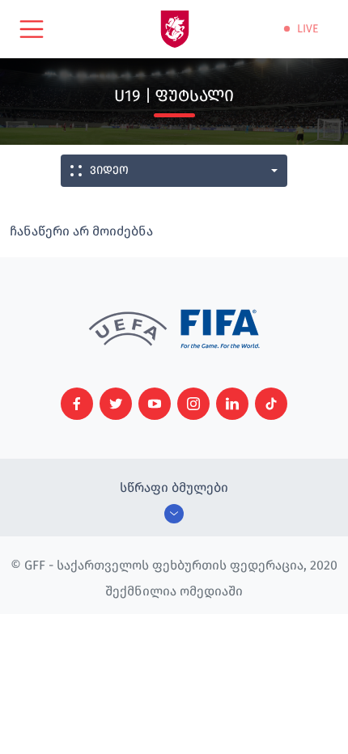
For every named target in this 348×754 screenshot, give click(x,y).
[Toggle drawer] (31, 29)
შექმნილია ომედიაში (174, 591)
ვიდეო (109, 170)
